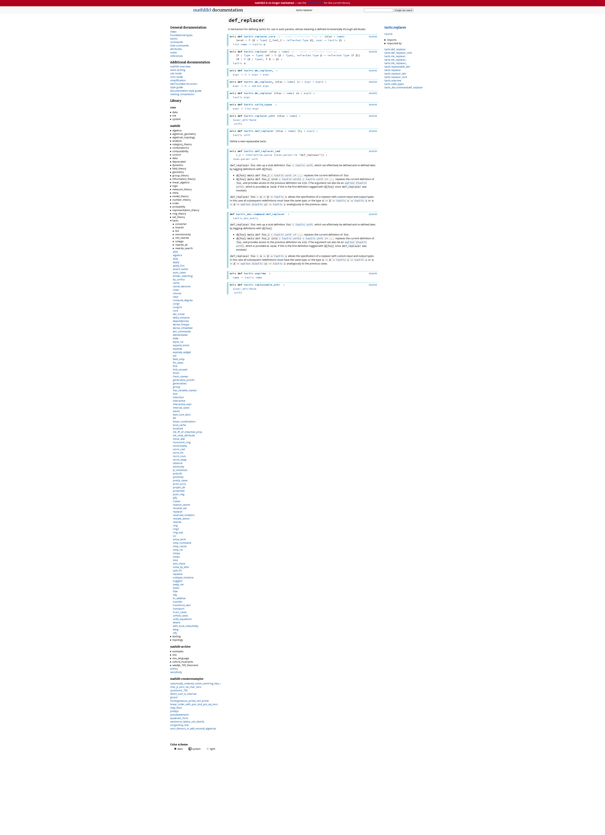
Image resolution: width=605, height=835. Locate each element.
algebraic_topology (183, 137)
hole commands (179, 45)
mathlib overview (180, 66)
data (175, 112)
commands (176, 42)
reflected (303, 36)
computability (180, 151)
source (388, 34)
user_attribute (245, 119)
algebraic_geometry (184, 134)
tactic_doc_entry (245, 218)
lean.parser (241, 159)
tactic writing (177, 70)
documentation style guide (186, 90)
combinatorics (180, 147)
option (256, 85)
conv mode (176, 77)
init (174, 115)
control (176, 154)
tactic (333, 40)
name (340, 36)
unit (237, 123)
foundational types (181, 35)
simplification (178, 80)
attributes (176, 49)
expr (319, 40)
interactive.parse (258, 154)
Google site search (403, 10)
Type (288, 36)
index (173, 31)
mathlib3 (202, 10)
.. (403, 87)
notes (173, 52)
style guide (176, 87)
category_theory (182, 144)
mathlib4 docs (315, 3)
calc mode (176, 73)
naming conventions (182, 94)
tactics (174, 38)
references (176, 56)
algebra (177, 130)
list (236, 44)
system (176, 119)
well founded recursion (183, 84)
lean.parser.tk (286, 154)
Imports (392, 40)
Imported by (394, 43)
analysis (177, 141)
